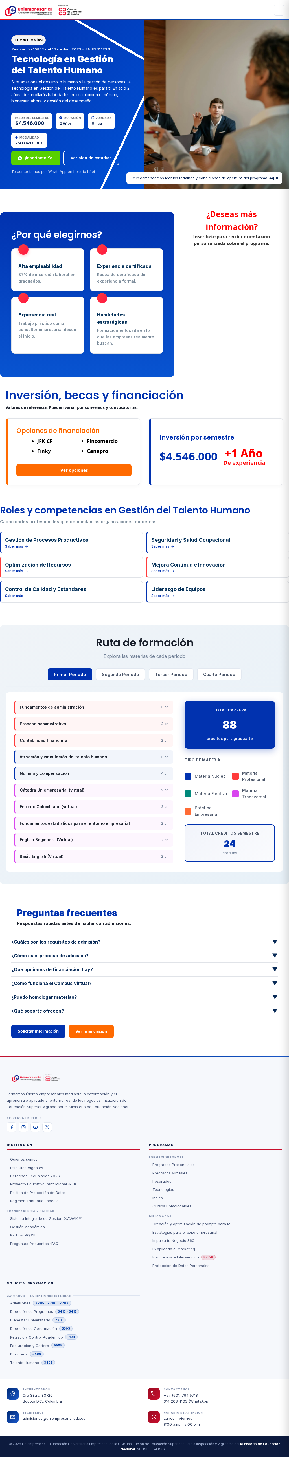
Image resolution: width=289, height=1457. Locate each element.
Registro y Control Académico (42, 1337)
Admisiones (39, 1303)
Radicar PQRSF (23, 1235)
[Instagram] (23, 1127)
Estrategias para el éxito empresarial (184, 1232)
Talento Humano (31, 1362)
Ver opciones (74, 470)
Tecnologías (163, 1189)
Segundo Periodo (120, 674)
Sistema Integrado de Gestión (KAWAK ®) (46, 1218)
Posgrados (161, 1181)
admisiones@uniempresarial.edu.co (54, 1418)
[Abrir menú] (279, 10)
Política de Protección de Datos (38, 1192)
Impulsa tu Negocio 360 (173, 1240)
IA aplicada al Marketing (173, 1249)
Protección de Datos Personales (180, 1265)
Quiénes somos (24, 1159)
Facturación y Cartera (36, 1345)
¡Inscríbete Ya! (39, 157)
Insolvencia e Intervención (182, 1257)
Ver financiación (91, 1031)
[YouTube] (35, 1127)
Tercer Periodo (171, 674)
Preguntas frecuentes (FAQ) (35, 1243)
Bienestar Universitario (36, 1320)
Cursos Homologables (171, 1206)
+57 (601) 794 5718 (181, 1395)
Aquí (273, 178)
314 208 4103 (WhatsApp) (186, 1401)
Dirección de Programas (43, 1311)
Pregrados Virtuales (169, 1173)
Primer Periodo (70, 674)
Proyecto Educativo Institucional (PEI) (43, 1184)
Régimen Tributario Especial (35, 1200)
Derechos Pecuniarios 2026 (35, 1176)
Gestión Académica (27, 1227)
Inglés (157, 1198)
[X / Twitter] (47, 1127)
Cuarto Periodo (219, 674)
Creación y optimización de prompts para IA (191, 1224)
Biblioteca (25, 1354)
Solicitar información (38, 1031)
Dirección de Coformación (40, 1328)
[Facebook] (11, 1127)
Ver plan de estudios (91, 157)
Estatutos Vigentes (26, 1167)
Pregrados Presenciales (173, 1164)
